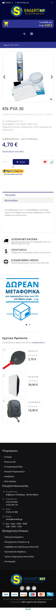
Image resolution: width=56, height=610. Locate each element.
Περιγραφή (10, 194)
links (48, 2)
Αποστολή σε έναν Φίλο (13, 151)
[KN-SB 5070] (14, 385)
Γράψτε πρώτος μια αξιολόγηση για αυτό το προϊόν (27, 114)
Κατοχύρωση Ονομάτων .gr (17, 542)
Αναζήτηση (9, 476)
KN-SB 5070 (33, 376)
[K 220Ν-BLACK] (14, 411)
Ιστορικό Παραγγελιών (14, 471)
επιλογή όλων (38, 342)
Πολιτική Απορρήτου (14, 537)
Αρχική (6, 45)
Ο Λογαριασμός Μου (13, 466)
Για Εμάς (8, 457)
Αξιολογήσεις (11, 200)
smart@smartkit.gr (14, 519)
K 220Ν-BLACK (34, 402)
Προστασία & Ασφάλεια (15, 551)
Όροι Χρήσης (10, 481)
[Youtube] (34, 588)
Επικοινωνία (10, 461)
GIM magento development (33, 602)
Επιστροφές (10, 561)
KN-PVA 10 (32, 351)
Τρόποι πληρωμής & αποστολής (19, 556)
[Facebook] (22, 588)
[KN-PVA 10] (14, 360)
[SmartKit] (28, 11)
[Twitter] (28, 588)
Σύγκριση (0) (24, 2)
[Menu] (31, 34)
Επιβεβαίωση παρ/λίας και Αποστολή (22, 546)
